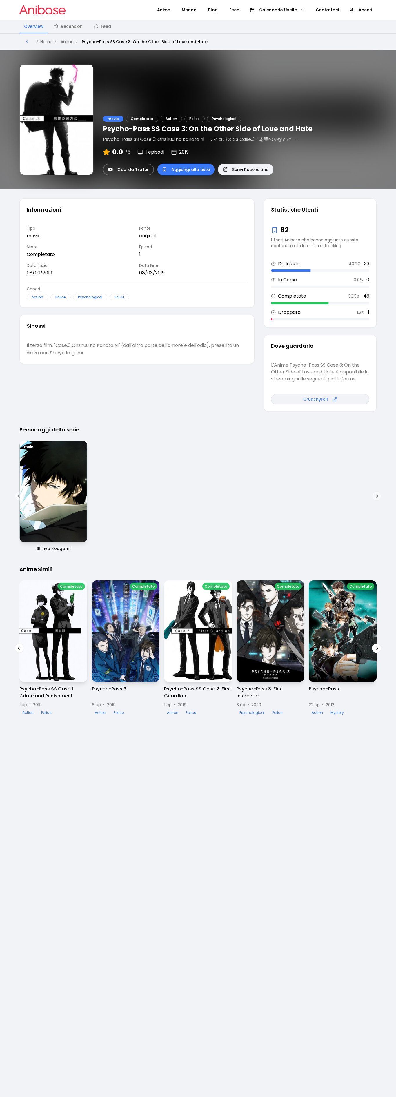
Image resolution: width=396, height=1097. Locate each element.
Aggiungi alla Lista (190, 169)
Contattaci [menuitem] (327, 10)
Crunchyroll (315, 399)
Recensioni (72, 26)
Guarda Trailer (133, 169)
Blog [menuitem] (213, 10)
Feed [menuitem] (234, 10)
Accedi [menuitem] (366, 10)
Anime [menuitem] (163, 10)
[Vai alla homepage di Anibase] (42, 9)
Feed (106, 26)
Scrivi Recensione (250, 169)
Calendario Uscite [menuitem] (278, 10)
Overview (33, 26)
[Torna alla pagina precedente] (27, 41)
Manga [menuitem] (189, 10)
